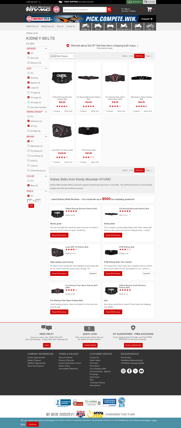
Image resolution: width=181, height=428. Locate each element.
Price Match (95, 366)
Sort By (53, 56)
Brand (30, 136)
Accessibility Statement (68, 369)
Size (29, 68)
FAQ (91, 380)
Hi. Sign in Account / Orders (129, 10)
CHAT (46, 345)
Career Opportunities (36, 357)
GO (31, 205)
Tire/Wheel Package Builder (132, 363)
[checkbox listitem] (30, 53)
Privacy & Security (66, 360)
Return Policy (64, 366)
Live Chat (151, 2)
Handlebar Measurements (132, 360)
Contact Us (94, 357)
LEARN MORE (90, 345)
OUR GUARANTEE (133, 345)
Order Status (95, 360)
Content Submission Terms (70, 363)
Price (30, 191)
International (95, 385)
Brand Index (126, 357)
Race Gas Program (36, 366)
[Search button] (109, 9)
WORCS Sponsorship (37, 363)
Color (30, 176)
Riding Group (34, 112)
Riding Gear (32, 33)
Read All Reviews (59, 235)
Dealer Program (34, 360)
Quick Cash (94, 377)
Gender (31, 48)
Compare (56, 111)
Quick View (68, 111)
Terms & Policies (65, 357)
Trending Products (97, 383)
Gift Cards (94, 363)
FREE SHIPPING (79, 2)
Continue (32, 424)
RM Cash (136, 2)
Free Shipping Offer (98, 369)
